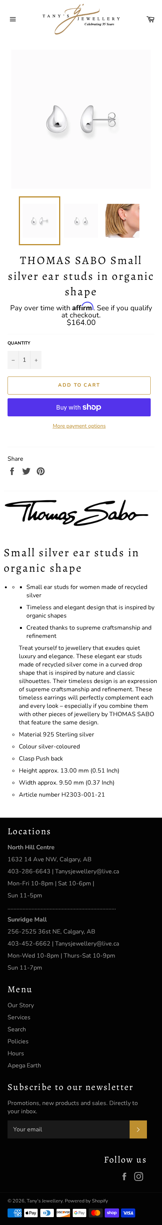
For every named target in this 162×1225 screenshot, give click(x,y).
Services (19, 1017)
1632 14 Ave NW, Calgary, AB (50, 859)
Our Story (21, 1005)
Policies (18, 1041)
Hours (16, 1053)
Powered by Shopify (86, 1201)
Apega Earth (24, 1065)
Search (17, 1029)
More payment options (79, 426)
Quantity (19, 343)
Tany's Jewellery (45, 1201)
